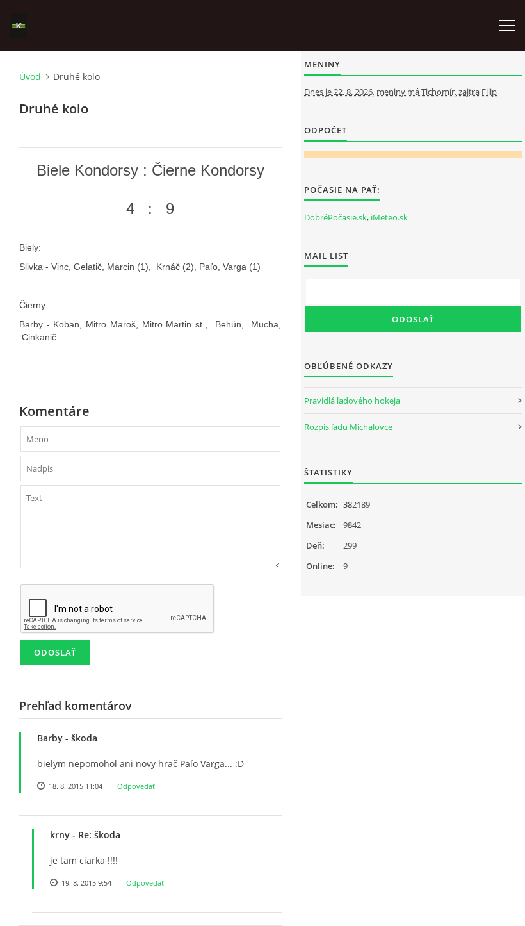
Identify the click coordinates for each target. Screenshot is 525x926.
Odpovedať (136, 786)
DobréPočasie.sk (335, 217)
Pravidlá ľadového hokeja (352, 400)
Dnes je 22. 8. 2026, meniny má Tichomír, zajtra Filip (400, 91)
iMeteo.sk (389, 217)
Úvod (30, 76)
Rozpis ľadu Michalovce (348, 427)
